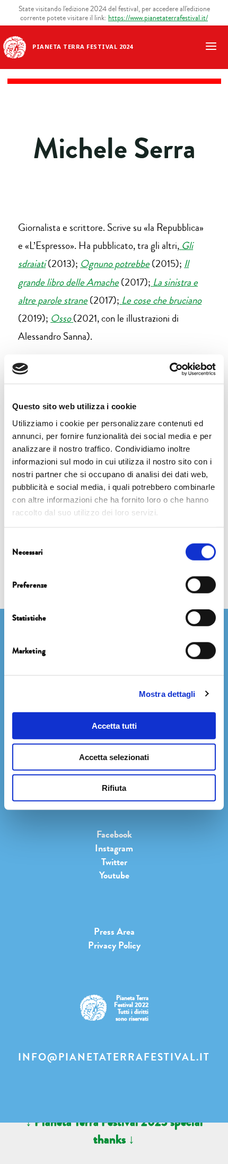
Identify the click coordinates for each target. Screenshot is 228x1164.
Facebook (114, 834)
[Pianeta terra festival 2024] (14, 46)
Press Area (114, 931)
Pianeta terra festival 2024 (82, 46)
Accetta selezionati (114, 756)
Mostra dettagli (167, 693)
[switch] (201, 584)
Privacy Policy (114, 945)
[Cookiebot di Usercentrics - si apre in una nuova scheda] (169, 369)
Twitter (114, 862)
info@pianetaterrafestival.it (114, 1057)
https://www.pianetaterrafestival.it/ (158, 17)
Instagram (114, 848)
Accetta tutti (114, 725)
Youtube (114, 875)
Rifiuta (114, 787)
